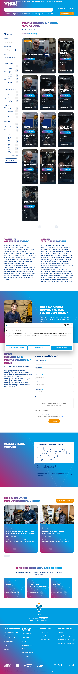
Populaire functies (26, 629)
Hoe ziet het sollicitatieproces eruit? (51, 444)
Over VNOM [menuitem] (49, 13)
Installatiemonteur (28, 653)
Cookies (63, 671)
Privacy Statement (54, 671)
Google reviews (44, 620)
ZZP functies (45, 628)
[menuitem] (28, 10)
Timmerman (44, 632)
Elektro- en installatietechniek (10, 637)
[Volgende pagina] (56, 226)
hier (52, 335)
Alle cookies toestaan (61, 347)
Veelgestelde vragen (65, 636)
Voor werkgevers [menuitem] (38, 13)
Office (6, 645)
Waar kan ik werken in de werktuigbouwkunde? (47, 467)
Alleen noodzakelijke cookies (16, 347)
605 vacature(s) (11, 160)
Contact (69, 671)
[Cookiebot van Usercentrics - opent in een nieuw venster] (65, 325)
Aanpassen (38, 347)
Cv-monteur (26, 657)
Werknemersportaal (65, 640)
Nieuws (60, 632)
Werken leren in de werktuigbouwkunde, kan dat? (52, 474)
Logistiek (7, 649)
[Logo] (10, 4)
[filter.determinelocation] (16, 50)
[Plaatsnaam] (11, 50)
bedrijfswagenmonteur (55, 263)
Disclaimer (29, 671)
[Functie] (11, 42)
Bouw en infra (8, 642)
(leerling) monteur (56, 261)
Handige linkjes (65, 628)
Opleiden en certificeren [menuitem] (21, 13)
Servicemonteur (27, 645)
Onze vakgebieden (12, 628)
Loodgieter (25, 637)
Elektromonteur (27, 634)
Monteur (25, 641)
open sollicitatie (45, 319)
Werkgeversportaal (64, 644)
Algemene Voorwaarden (40, 671)
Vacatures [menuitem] (7, 13)
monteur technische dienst (59, 271)
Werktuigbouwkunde (11, 632)
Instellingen (66, 342)
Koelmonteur (26, 649)
